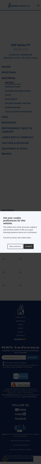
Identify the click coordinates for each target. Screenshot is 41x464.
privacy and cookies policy (21, 238)
